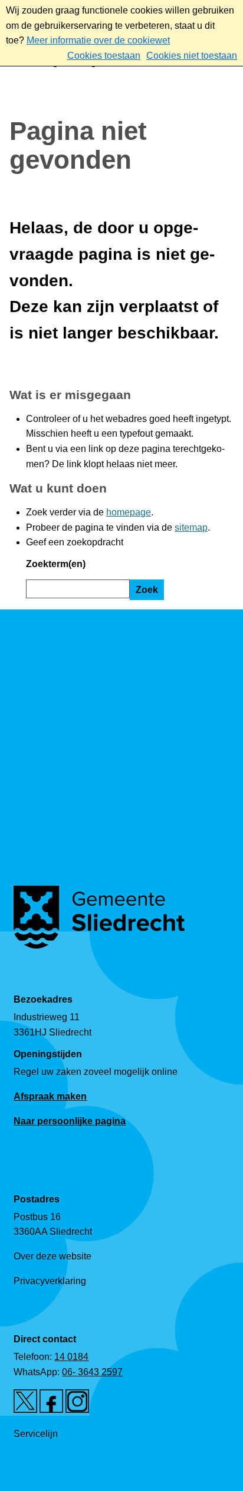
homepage (128, 512)
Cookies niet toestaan (191, 56)
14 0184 (71, 1357)
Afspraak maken (50, 1096)
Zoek (147, 590)
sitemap (191, 527)
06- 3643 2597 (92, 1372)
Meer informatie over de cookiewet (98, 40)
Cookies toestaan (103, 56)
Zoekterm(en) (56, 564)
